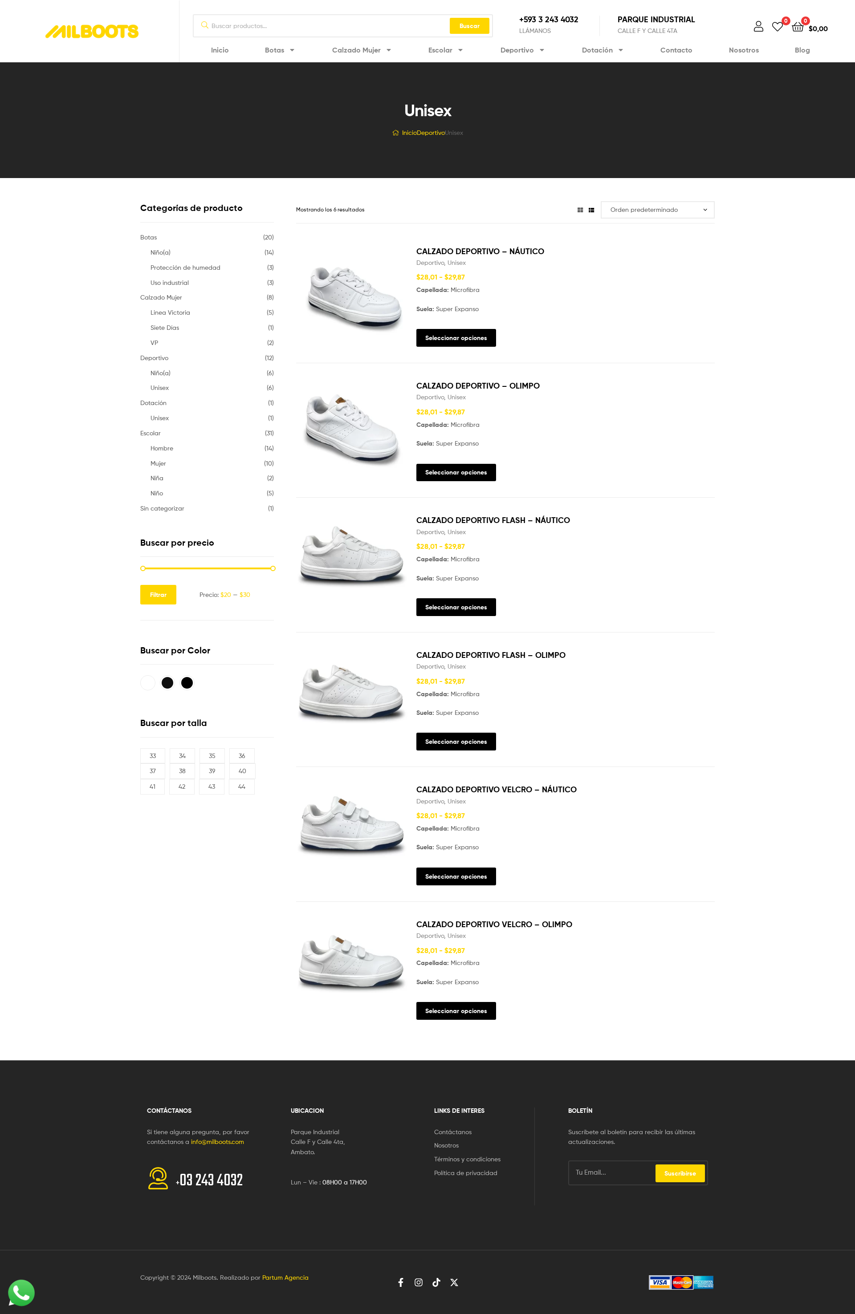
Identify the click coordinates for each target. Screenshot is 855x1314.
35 (212, 755)
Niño (157, 493)
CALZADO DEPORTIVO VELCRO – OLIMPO (494, 924)
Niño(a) (161, 252)
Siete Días (165, 327)
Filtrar (158, 595)
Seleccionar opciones (456, 338)
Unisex (457, 262)
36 (242, 755)
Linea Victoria (170, 312)
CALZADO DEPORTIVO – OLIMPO (478, 386)
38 (182, 771)
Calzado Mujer (356, 49)
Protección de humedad (185, 267)
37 (153, 771)
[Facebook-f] (400, 1282)
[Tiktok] (436, 1282)
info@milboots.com (217, 1141)
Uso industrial (170, 282)
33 (153, 755)
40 (242, 771)
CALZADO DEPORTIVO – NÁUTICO (480, 251)
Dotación (597, 49)
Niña (157, 478)
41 (152, 786)
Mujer (158, 463)
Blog (802, 49)
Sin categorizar (162, 508)
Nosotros (744, 49)
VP (154, 342)
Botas (274, 49)
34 (182, 755)
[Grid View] (580, 209)
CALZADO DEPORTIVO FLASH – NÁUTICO (493, 520)
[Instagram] (418, 1282)
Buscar (470, 26)
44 (241, 786)
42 (182, 786)
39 (212, 771)
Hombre (162, 448)
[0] (777, 26)
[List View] (591, 209)
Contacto (676, 49)
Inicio (220, 49)
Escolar (440, 49)
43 (211, 786)
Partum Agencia (285, 1277)
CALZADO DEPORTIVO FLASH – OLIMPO (491, 655)
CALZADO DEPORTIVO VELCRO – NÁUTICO (496, 789)
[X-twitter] (454, 1282)
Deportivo (517, 49)
